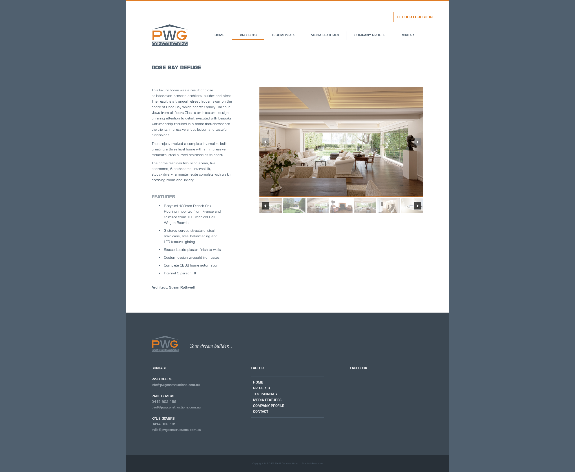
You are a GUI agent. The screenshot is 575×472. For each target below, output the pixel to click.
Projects (248, 35)
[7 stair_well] (412, 205)
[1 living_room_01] (341, 141)
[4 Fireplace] (341, 205)
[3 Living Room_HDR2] (318, 205)
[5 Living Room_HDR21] (365, 205)
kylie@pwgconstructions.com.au (176, 430)
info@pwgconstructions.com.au (176, 385)
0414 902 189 (164, 424)
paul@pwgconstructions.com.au (176, 407)
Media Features (325, 35)
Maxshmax (316, 463)
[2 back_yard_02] (294, 205)
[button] (265, 142)
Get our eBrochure (415, 17)
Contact (408, 35)
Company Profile (369, 35)
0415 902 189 (164, 402)
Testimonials (283, 35)
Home (219, 35)
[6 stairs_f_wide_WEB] (388, 205)
